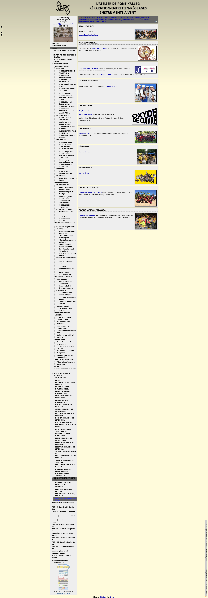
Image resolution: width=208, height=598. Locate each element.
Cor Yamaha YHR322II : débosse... (66, 347)
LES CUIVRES (60, 339)
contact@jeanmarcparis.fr (63, 24)
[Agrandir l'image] (145, 39)
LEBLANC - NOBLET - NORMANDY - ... (63, 435)
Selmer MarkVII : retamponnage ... (65, 94)
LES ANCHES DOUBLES (63, 277)
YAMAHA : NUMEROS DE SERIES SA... (64, 461)
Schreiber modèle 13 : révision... (67, 303)
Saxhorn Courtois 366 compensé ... (65, 356)
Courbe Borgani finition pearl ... (65, 123)
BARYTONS (61, 169)
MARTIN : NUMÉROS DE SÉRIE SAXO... (64, 443)
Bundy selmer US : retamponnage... (66, 213)
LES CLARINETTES (62, 182)
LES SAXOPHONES (62, 66)
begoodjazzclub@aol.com (88, 35)
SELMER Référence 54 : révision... (67, 85)
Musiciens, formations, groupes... (64, 490)
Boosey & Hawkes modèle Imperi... (66, 188)
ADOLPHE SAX (60, 378)
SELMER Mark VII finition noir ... (65, 103)
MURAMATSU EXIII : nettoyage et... (66, 237)
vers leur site (111, 86)
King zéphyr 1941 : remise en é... (64, 327)
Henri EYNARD (106, 74)
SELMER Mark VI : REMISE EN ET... (65, 81)
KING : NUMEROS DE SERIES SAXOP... (63, 430)
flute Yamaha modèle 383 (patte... (67, 250)
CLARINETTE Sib (63, 185)
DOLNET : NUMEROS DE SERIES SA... (64, 406)
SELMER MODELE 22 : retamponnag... (60, 561)
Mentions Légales (58, 553)
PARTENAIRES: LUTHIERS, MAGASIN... (65, 495)
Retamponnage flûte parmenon (67, 232)
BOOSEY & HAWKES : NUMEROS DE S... (63, 392)
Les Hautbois (62, 279)
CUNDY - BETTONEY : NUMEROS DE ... (63, 401)
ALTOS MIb (61, 69)
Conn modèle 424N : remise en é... (66, 197)
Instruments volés (59, 46)
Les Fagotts (61, 290)
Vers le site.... (84, 173)
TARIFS (56, 366)
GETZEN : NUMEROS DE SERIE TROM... (64, 410)
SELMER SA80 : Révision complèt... (66, 172)
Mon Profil (56, 43)
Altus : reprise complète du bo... (65, 273)
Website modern (63, 593)
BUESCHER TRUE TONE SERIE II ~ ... (67, 132)
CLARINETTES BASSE (64, 209)
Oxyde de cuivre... (86, 111)
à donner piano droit (60, 551)
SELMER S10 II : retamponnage (65, 206)
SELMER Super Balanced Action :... (66, 76)
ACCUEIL (55, 48)
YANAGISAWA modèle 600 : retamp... (67, 90)
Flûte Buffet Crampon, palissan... (67, 241)
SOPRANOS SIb (62, 115)
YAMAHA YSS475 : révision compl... (65, 119)
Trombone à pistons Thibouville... (64, 323)
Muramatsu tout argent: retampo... (66, 245)
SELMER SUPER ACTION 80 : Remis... (66, 148)
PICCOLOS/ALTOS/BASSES (66, 258)
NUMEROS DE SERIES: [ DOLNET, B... (62, 374)
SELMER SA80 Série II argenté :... (67, 136)
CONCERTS (59, 487)
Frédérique (102, 597)
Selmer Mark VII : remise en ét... (65, 152)
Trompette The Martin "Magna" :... (65, 352)
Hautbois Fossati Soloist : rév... (65, 282)
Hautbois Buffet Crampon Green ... (66, 287)
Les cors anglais (63, 306)
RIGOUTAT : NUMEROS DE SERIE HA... (65, 448)
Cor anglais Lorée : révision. (66, 309)
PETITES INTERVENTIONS (64, 360)
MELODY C (61, 176)
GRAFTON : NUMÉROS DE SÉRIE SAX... (65, 414)
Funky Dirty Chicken (99, 48)
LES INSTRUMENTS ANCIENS (62, 314)
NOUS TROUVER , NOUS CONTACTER (63, 60)
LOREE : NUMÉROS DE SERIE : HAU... (63, 439)
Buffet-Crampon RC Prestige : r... (66, 193)
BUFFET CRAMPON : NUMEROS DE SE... (62, 388)
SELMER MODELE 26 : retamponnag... (67, 107)
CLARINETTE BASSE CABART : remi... (64, 318)
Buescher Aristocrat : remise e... (67, 99)
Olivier (112, 597)
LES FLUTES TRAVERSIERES (65, 223)
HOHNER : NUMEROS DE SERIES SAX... (64, 419)
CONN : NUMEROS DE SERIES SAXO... (63, 397)
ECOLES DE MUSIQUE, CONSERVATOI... (63, 483)
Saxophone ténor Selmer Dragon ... (65, 143)
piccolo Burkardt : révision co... (65, 263)
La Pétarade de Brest (87, 215)
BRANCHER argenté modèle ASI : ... (66, 112)
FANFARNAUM (84, 134)
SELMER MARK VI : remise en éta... (66, 165)
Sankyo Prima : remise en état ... (67, 254)
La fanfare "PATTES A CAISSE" (90, 193)
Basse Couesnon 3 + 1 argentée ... (65, 343)
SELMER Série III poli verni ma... (67, 128)
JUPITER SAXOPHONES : (64, 422)
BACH (57, 380)
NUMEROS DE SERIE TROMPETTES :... (63, 474)
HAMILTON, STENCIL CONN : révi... (67, 157)
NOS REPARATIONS (61, 64)
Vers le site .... (84, 152)
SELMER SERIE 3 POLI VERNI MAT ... (67, 72)
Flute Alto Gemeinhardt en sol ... (67, 267)
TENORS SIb (61, 140)
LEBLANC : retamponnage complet (64, 218)
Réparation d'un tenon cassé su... (66, 363)
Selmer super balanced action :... (66, 161)
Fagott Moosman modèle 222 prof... (66, 294)
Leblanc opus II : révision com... (65, 202)
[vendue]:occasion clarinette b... (64, 516)
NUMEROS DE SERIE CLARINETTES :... (63, 470)
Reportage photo (85, 114)
